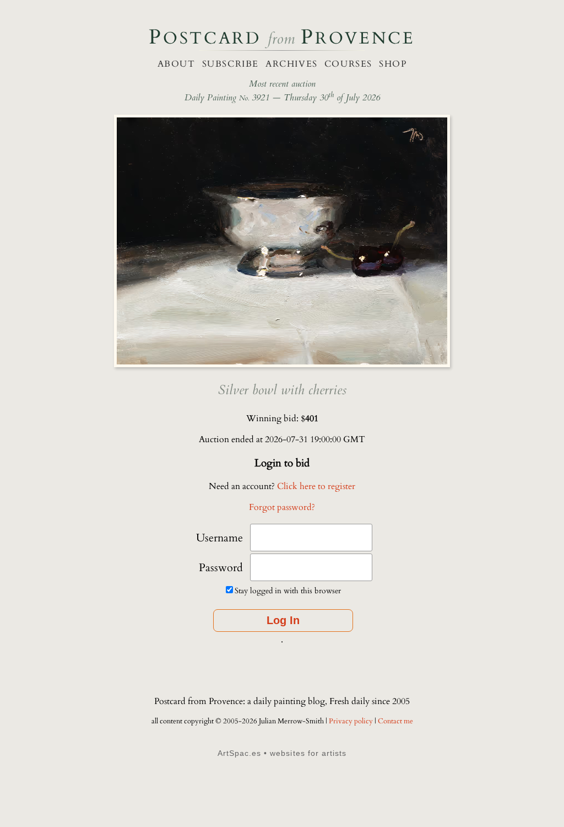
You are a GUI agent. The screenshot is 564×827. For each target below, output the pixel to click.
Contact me (395, 721)
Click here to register (316, 486)
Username (219, 537)
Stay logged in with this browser (288, 591)
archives (291, 64)
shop (392, 64)
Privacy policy (352, 721)
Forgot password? (282, 507)
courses (348, 64)
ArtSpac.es (239, 753)
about (177, 64)
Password (221, 567)
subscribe (230, 64)
